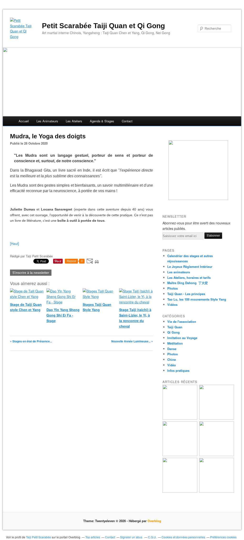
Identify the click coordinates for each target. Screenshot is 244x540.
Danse (171, 348)
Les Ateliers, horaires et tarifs (189, 277)
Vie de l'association (181, 321)
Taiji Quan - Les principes (186, 294)
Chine (171, 359)
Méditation (175, 343)
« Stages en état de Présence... (31, 341)
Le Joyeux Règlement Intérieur (189, 266)
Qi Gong (173, 332)
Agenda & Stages (102, 121)
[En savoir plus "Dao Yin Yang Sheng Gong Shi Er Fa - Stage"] (216, 418)
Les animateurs (47, 121)
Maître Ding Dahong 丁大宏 (187, 283)
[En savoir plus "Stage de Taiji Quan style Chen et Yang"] (180, 418)
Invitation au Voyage (182, 337)
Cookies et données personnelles (183, 537)
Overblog (154, 520)
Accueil (24, 121)
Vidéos (172, 304)
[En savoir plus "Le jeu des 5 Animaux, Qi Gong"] (216, 491)
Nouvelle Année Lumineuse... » (132, 341)
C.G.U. (152, 537)
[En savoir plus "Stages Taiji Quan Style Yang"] (180, 455)
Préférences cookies (223, 537)
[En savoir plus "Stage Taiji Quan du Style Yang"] (180, 491)
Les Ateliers (74, 121)
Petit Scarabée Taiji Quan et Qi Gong (103, 26)
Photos (172, 288)
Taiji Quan (174, 327)
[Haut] (14, 243)
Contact (127, 121)
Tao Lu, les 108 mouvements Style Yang (196, 299)
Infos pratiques (178, 370)
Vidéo (171, 365)
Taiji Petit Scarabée (38, 537)
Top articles (92, 537)
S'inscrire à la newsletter (30, 273)
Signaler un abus (131, 537)
